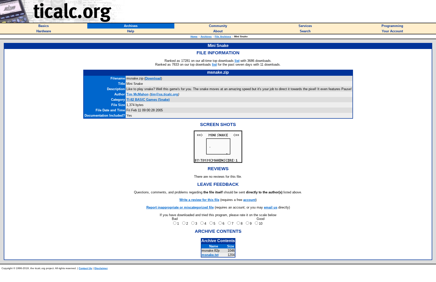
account (249, 200)
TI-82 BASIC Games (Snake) (148, 99)
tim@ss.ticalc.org (164, 94)
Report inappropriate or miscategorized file (180, 207)
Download (153, 78)
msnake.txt (210, 255)
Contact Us (85, 268)
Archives (206, 36)
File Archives (223, 36)
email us (270, 207)
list (237, 61)
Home (194, 36)
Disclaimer (101, 268)
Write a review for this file (199, 200)
